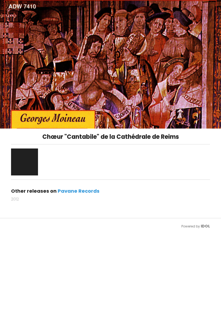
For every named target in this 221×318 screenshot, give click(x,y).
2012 (15, 199)
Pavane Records (78, 191)
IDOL (205, 226)
